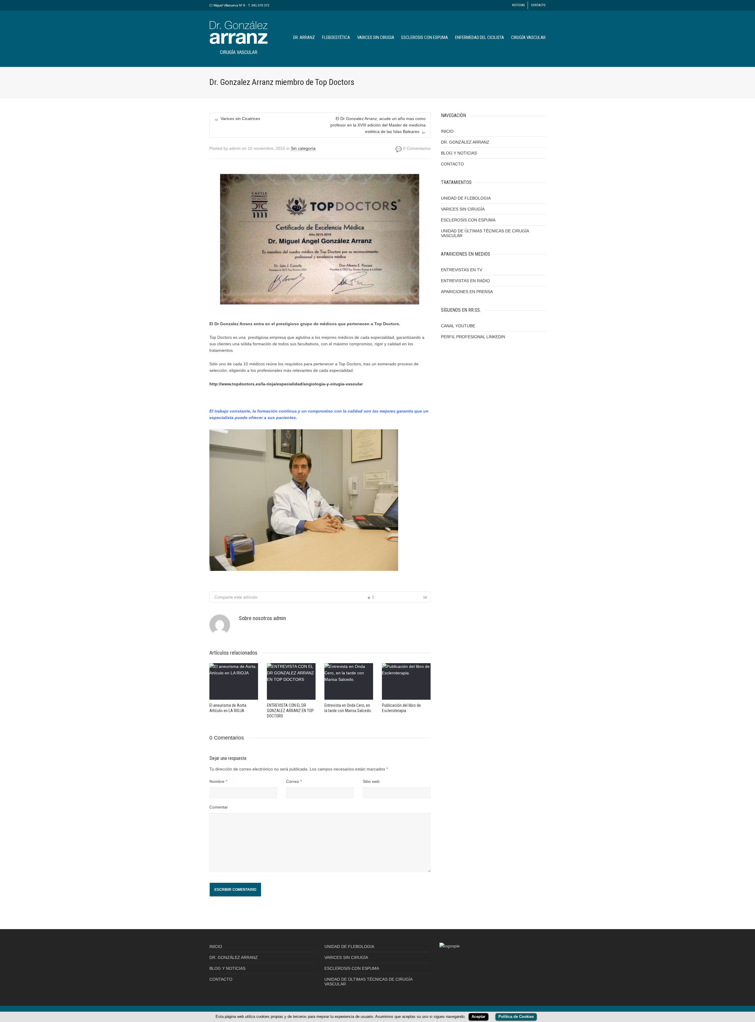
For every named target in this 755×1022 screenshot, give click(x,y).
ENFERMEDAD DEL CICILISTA (479, 37)
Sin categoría (303, 148)
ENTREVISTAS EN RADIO (465, 280)
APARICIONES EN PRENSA (467, 291)
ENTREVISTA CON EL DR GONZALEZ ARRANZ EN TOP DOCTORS (290, 710)
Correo (292, 781)
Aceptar (478, 1016)
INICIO (447, 131)
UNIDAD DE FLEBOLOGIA (466, 198)
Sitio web (371, 781)
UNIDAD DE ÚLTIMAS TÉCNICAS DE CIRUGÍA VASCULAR (485, 233)
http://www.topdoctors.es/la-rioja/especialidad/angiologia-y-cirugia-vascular (286, 384)
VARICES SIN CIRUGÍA (463, 209)
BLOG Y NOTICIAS (459, 153)
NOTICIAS (518, 5)
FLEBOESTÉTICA (336, 37)
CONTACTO (538, 5)
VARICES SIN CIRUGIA (375, 37)
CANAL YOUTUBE (458, 325)
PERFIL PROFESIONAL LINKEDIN (473, 336)
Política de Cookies (516, 1016)
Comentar (218, 807)
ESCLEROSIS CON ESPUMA (424, 37)
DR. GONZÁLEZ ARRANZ (465, 142)
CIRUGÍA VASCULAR (528, 37)
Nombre (216, 781)
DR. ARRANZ (304, 37)
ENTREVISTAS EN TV (461, 269)
